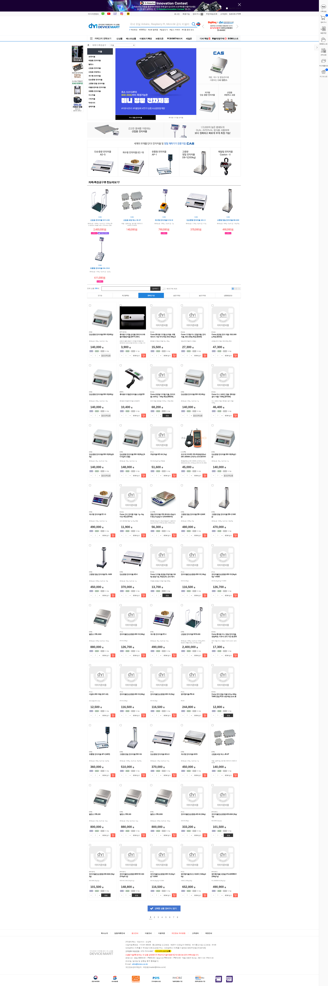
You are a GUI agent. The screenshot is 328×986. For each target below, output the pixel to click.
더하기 (99, 355)
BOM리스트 (233, 38)
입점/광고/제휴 (235, 13)
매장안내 (208, 933)
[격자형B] (236, 288)
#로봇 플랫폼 (153, 29)
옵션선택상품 (106, 355)
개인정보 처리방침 (178, 933)
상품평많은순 (228, 295)
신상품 (119, 38)
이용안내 (148, 933)
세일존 (189, 38)
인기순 (100, 295)
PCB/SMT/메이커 (174, 38)
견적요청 (323, 55)
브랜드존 (159, 38)
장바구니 (197, 14)
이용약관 (161, 933)
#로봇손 (134, 29)
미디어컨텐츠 (93, 14)
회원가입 (186, 14)
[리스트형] (239, 288)
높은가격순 (202, 295)
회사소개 (104, 933)
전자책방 (115, 14)
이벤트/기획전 (146, 38)
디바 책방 (204, 38)
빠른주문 (323, 33)
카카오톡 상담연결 (162, 951)
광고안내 (135, 933)
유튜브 (109, 14)
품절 (167, 415)
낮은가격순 (176, 295)
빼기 (91, 355)
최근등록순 (125, 295)
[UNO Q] (221, 19)
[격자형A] (232, 288)
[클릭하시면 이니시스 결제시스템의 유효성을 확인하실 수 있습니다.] (218, 979)
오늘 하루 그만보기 (235, 8)
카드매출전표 (323, 65)
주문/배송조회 (211, 14)
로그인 (177, 14)
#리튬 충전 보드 (188, 29)
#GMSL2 (142, 29)
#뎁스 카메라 (175, 29)
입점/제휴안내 (119, 933)
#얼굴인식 (164, 29)
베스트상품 (131, 38)
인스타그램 (122, 14)
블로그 (102, 14)
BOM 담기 (136, 355)
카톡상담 (128, 14)
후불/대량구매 (218, 38)
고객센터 (223, 14)
